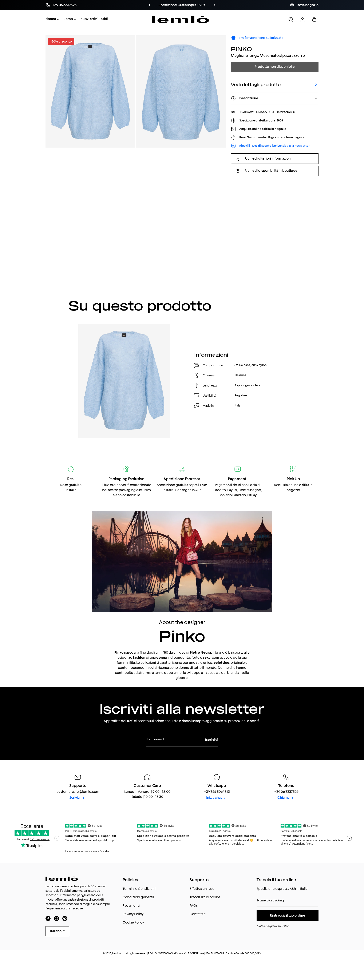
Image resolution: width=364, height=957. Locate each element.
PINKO (241, 49)
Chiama (283, 798)
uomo (68, 19)
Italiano (56, 931)
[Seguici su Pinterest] (64, 918)
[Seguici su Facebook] (48, 918)
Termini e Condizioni (139, 889)
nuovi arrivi (89, 19)
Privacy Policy (133, 914)
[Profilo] (302, 19)
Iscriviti (211, 740)
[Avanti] (207, 5)
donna (51, 19)
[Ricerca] (290, 19)
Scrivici (75, 798)
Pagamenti (131, 906)
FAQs (194, 906)
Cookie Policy (133, 922)
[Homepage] (180, 19)
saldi (104, 19)
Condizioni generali (138, 897)
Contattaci (198, 914)
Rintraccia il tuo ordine (287, 915)
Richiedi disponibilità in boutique (271, 171)
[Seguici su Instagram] (56, 918)
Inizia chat (214, 798)
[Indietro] (156, 5)
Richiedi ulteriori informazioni (268, 158)
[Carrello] (314, 19)
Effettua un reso (202, 889)
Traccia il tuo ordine (205, 897)
